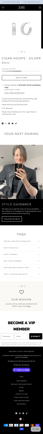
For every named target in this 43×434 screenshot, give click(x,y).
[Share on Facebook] (2, 123)
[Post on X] (6, 123)
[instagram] (20, 413)
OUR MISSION (21, 381)
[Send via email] (12, 123)
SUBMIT (36, 336)
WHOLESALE (21, 404)
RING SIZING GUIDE (21, 397)
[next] (25, 51)
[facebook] (16, 413)
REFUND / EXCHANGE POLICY (21, 384)
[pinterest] (23, 413)
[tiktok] (26, 413)
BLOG (21, 387)
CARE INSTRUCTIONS (21, 400)
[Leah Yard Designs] (22, 7)
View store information (14, 93)
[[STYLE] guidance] (21, 172)
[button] (16, 123)
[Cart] (40, 7)
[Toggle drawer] (3, 7)
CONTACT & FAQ (21, 394)
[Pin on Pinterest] (9, 123)
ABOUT (21, 391)
